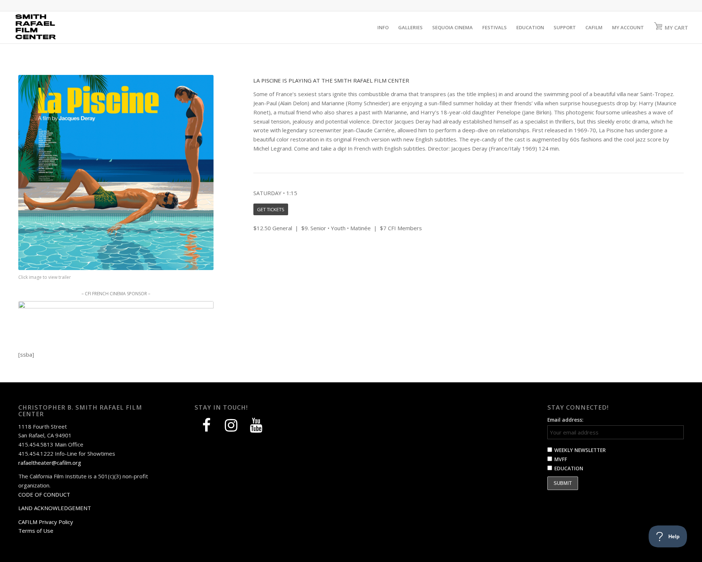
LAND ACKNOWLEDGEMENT (54, 508)
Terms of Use (35, 530)
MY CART (676, 27)
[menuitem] (383, 27)
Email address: (565, 419)
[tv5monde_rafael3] (116, 314)
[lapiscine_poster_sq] (116, 172)
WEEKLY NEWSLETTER (580, 450)
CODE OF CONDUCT (44, 494)
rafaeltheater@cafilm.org (49, 462)
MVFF (560, 459)
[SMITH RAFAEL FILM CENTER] (49, 27)
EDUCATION (568, 468)
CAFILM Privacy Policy (45, 521)
